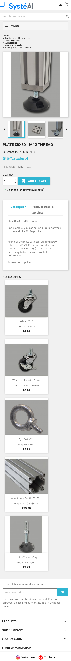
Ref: (26, 326)
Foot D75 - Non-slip (26, 557)
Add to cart (34, 181)
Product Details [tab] (43, 207)
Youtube (49, 657)
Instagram (28, 657)
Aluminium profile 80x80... (26, 498)
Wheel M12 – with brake (26, 380)
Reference (8, 152)
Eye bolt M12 (26, 439)
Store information (17, 647)
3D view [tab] (37, 213)
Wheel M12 (26, 321)
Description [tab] (18, 207)
